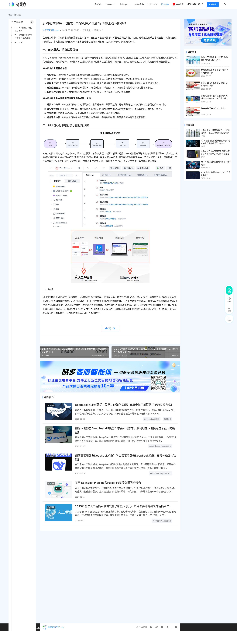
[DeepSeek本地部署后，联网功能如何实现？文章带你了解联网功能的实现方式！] (58, 411)
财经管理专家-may (51, 30)
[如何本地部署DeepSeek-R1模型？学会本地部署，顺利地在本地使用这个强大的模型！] (58, 434)
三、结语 (18, 42)
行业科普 (151, 4)
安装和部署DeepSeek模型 (160, 473)
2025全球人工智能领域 (162, 521)
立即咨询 (213, 4)
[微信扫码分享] (151, 627)
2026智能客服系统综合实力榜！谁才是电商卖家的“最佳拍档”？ (215, 142)
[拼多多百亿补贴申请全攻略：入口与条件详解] (193, 85)
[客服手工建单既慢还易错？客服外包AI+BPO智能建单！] (193, 60)
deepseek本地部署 (151, 419)
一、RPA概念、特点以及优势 (23, 29)
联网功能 (167, 419)
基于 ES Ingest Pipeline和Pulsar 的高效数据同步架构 (108, 482)
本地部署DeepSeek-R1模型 (160, 446)
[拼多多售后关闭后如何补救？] (193, 111)
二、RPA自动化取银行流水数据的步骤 (23, 36)
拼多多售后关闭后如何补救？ (213, 108)
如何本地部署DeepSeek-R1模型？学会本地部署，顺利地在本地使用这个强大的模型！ (125, 430)
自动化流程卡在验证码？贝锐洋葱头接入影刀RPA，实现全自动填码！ (216, 152)
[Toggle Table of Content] (32, 22)
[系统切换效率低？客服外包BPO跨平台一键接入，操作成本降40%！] (193, 98)
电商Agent (124, 4)
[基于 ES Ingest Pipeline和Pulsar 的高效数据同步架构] (58, 489)
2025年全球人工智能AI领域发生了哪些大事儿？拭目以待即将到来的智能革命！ (123, 506)
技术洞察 (165, 4)
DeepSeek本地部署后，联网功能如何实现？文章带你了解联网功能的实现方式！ (124, 404)
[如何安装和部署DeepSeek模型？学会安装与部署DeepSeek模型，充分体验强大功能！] (58, 462)
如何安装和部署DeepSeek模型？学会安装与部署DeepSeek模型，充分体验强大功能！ (125, 457)
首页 (10, 15)
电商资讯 (110, 4)
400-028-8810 (195, 4)
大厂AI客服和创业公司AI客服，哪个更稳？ (216, 163)
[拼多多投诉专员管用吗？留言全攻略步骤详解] (193, 73)
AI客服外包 (139, 4)
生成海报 (143, 627)
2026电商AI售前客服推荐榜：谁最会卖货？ (215, 173)
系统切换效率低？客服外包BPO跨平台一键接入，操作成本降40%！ (214, 98)
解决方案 (180, 4)
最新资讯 (98, 4)
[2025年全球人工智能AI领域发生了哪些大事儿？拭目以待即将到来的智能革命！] (58, 512)
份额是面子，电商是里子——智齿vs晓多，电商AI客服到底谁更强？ (215, 131)
